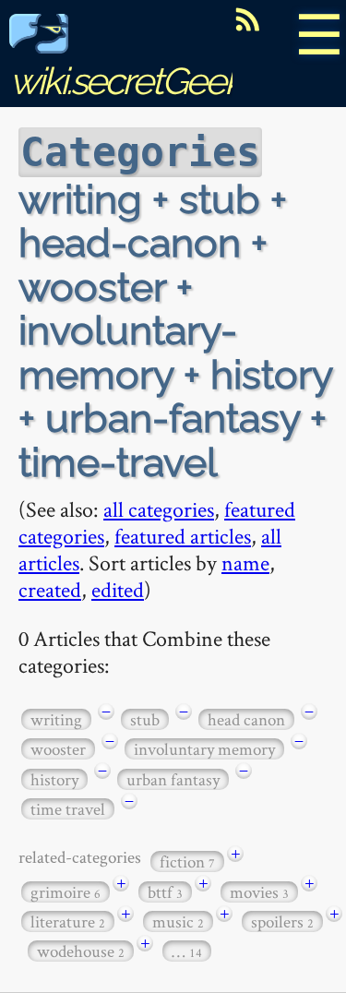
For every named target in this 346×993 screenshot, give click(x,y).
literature (67, 921)
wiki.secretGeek (125, 80)
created (49, 589)
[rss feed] (247, 19)
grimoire (65, 892)
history (54, 779)
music (178, 921)
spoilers (282, 921)
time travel (67, 809)
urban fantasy (173, 779)
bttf (165, 892)
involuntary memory (204, 749)
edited (117, 589)
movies (259, 892)
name (245, 562)
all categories (158, 509)
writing (56, 719)
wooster (58, 749)
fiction (187, 861)
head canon (246, 719)
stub (145, 719)
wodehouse (81, 951)
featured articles (182, 535)
